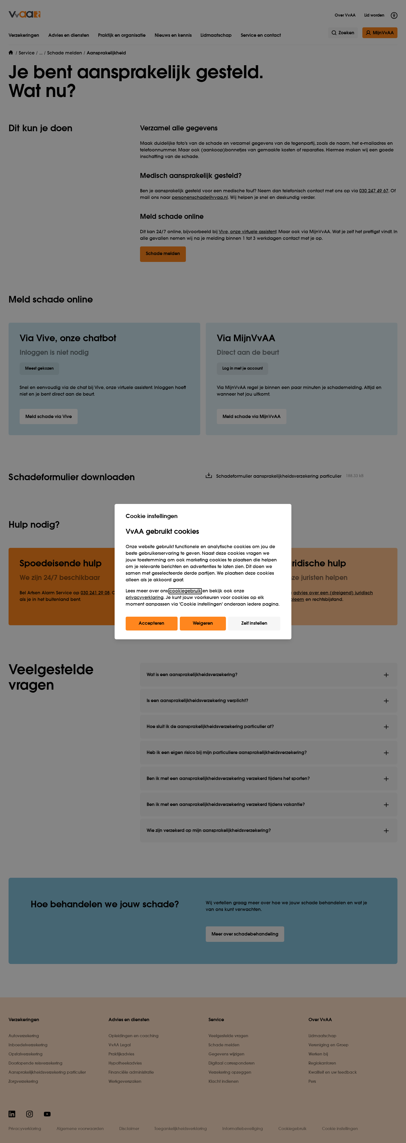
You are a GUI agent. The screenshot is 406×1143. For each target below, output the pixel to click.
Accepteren (151, 623)
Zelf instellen (254, 623)
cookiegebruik (185, 591)
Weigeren (203, 623)
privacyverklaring (145, 598)
